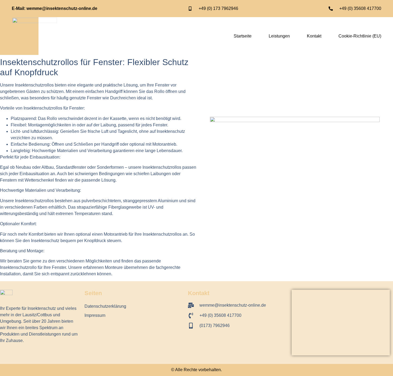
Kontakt (314, 36)
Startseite (243, 36)
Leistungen (279, 36)
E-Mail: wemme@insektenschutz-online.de (54, 8)
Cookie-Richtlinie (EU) (359, 36)
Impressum (94, 315)
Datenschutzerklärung (105, 306)
